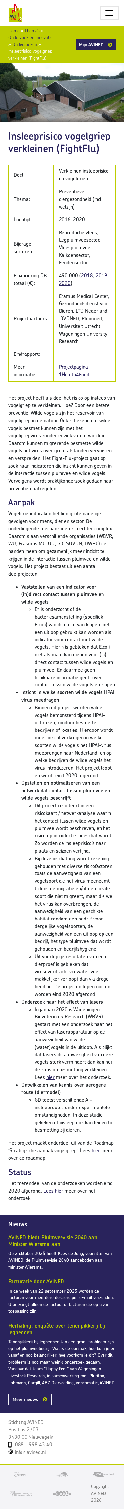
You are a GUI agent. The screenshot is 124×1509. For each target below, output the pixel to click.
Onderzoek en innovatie (30, 37)
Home (14, 31)
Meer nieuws (25, 1399)
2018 (87, 275)
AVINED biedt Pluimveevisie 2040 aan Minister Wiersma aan (52, 1241)
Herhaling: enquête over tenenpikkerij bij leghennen (56, 1329)
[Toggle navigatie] (109, 13)
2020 (65, 283)
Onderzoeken (24, 44)
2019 (101, 275)
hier (50, 1077)
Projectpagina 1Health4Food (74, 370)
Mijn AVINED (91, 44)
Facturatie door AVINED (36, 1281)
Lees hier (53, 1190)
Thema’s (32, 31)
